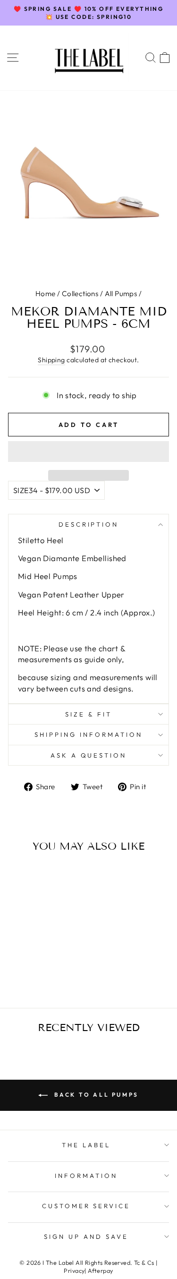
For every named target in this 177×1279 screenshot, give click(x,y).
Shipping (51, 360)
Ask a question (89, 755)
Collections (80, 293)
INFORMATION (86, 1175)
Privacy (74, 1270)
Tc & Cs (144, 1262)
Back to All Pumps (95, 1094)
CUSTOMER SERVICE (86, 1206)
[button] (88, 451)
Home (45, 293)
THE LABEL (86, 1145)
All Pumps (121, 293)
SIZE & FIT (88, 714)
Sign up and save (86, 1236)
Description (89, 524)
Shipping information (88, 734)
